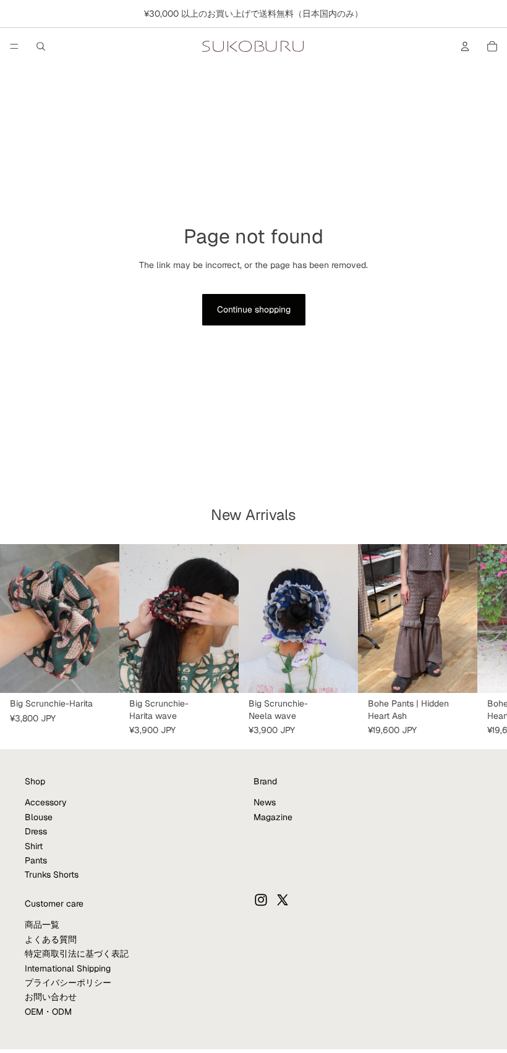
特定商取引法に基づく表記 (77, 953)
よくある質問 (51, 938)
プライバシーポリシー (68, 982)
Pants (36, 860)
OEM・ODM (48, 1011)
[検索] (40, 46)
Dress (36, 831)
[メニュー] (14, 46)
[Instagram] (261, 899)
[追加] (100, 674)
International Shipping (68, 967)
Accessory (46, 802)
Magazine (273, 816)
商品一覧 (42, 924)
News (265, 802)
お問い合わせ (51, 996)
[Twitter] (282, 899)
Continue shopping (254, 309)
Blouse (39, 816)
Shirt (34, 845)
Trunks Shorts (52, 874)
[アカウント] (465, 46)
